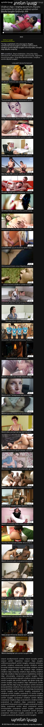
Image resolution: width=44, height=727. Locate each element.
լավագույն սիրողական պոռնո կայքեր (21, 715)
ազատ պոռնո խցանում (11, 661)
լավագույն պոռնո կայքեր (23, 708)
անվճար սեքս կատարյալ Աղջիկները (22, 674)
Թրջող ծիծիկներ (19, 54)
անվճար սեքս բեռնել (28, 672)
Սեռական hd (6, 55)
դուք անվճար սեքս (20, 682)
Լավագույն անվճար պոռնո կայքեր (14, 695)
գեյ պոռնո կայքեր (20, 680)
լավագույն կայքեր (35, 702)
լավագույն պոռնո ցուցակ (32, 710)
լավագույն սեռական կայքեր (12, 713)
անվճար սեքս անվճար (33, 669)
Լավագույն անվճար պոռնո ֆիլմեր (28, 697)
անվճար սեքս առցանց (10, 672)
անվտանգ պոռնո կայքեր (26, 676)
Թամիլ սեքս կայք (13, 684)
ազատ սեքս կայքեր (33, 661)
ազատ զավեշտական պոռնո (12, 659)
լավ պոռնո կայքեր (22, 691)
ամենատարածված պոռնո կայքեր (14, 663)
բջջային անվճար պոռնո (26, 678)
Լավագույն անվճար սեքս (10, 700)
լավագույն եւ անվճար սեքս (13, 702)
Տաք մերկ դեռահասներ (24, 57)
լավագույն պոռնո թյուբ (17, 706)
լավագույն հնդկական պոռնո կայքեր (15, 704)
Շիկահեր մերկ (32, 54)
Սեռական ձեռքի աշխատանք (22, 55)
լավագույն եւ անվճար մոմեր (32, 700)
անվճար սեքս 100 (15, 669)
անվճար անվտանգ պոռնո (18, 665)
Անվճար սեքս (7, 7)
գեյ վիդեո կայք (33, 680)
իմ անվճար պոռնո (28, 684)
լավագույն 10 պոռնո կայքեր (31, 693)
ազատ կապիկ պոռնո (34, 659)
